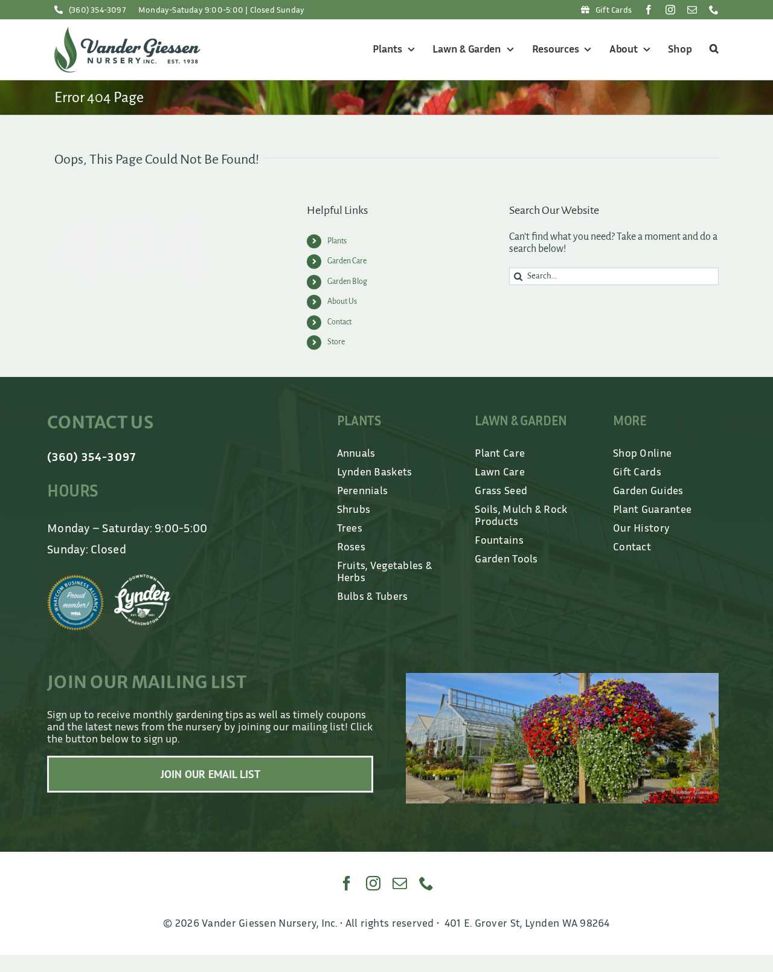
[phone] (714, 9)
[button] (712, 49)
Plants (337, 241)
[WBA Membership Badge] (75, 580)
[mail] (692, 9)
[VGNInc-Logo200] (127, 32)
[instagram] (670, 9)
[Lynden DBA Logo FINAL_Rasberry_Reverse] (142, 580)
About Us (342, 301)
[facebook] (648, 9)
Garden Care (347, 261)
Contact (339, 322)
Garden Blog (347, 281)
